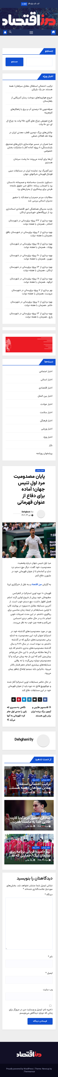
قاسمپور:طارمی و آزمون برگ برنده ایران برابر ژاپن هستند (41, 712)
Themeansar (29, 1071)
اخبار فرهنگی (46, 421)
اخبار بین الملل (45, 396)
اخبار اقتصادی (45, 388)
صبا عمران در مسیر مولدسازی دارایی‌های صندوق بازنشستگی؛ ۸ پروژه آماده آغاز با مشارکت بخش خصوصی (29, 147)
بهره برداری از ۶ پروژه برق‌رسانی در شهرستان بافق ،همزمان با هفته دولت (29, 234)
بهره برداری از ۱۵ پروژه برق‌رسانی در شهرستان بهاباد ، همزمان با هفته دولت (31, 245)
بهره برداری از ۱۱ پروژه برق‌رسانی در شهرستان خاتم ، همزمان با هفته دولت (31, 303)
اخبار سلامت (46, 412)
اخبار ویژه (47, 437)
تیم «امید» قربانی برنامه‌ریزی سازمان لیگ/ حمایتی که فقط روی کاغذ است (29, 855)
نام (50, 957)
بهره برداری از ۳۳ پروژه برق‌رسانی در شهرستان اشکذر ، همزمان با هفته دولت (30, 222)
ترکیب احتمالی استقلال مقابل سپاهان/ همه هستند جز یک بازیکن (30, 88)
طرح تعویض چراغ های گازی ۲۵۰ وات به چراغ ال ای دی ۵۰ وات (29, 122)
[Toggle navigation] (31, 32)
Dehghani (26, 512)
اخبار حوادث (46, 404)
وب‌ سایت (48, 990)
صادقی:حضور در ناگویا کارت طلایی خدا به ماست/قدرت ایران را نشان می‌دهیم (30, 822)
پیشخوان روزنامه (44, 453)
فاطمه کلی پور (27, 792)
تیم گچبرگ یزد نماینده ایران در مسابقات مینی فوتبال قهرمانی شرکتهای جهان (30, 172)
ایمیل (49, 973)
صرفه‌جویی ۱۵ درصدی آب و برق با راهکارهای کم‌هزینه (31, 111)
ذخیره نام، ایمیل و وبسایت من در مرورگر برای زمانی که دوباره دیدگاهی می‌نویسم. (31, 1011)
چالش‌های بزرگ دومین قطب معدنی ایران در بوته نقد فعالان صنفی (30, 134)
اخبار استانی (46, 380)
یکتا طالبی (29, 826)
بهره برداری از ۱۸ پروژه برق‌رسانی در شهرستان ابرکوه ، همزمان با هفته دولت (31, 280)
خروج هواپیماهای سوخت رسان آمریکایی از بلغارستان (31, 99)
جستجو (49, 51)
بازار (50, 445)
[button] (10, 32)
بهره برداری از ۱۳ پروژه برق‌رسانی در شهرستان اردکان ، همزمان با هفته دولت (31, 269)
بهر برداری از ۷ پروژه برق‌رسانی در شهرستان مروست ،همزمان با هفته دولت (32, 292)
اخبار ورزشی (46, 429)
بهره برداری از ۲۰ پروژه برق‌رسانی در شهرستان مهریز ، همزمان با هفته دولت (31, 257)
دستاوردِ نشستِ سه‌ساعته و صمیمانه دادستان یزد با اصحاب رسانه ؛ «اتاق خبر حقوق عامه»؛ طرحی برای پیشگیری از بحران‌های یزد (29, 186)
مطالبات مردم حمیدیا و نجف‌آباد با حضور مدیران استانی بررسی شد (32, 199)
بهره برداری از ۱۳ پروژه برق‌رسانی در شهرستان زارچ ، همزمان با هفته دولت (31, 315)
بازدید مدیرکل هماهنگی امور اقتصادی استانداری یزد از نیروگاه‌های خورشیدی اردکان (29, 210)
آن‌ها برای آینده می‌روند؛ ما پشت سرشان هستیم (32, 161)
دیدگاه (49, 894)
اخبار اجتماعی (45, 371)
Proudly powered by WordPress (20, 1068)
